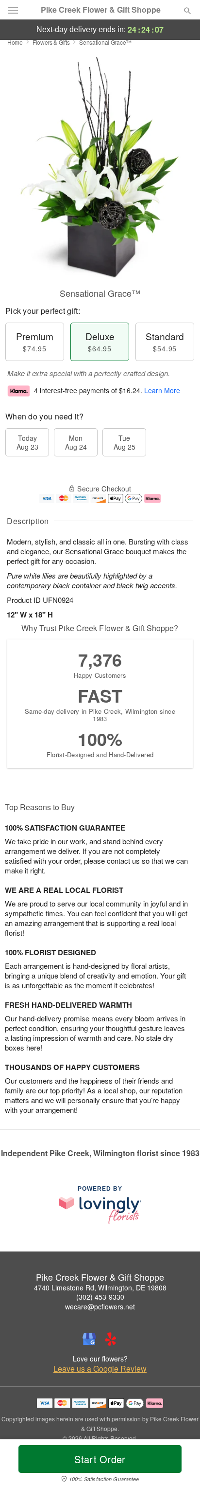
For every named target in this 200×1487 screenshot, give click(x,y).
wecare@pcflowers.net (100, 1306)
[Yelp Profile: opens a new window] (110, 1339)
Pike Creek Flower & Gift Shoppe (101, 10)
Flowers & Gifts (51, 42)
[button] (179, 1465)
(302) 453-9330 (100, 1297)
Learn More (162, 390)
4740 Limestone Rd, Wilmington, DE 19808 (100, 1287)
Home (15, 42)
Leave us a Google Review (100, 1368)
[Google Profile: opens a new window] (89, 1339)
